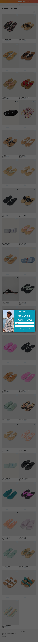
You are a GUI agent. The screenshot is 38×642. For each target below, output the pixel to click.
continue (24, 326)
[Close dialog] (34, 311)
